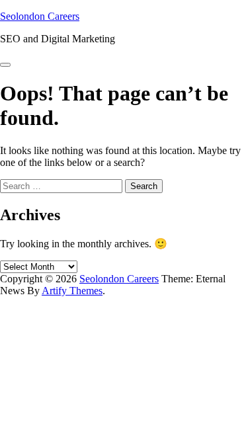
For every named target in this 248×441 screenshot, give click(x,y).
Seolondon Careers (39, 16)
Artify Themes (72, 290)
